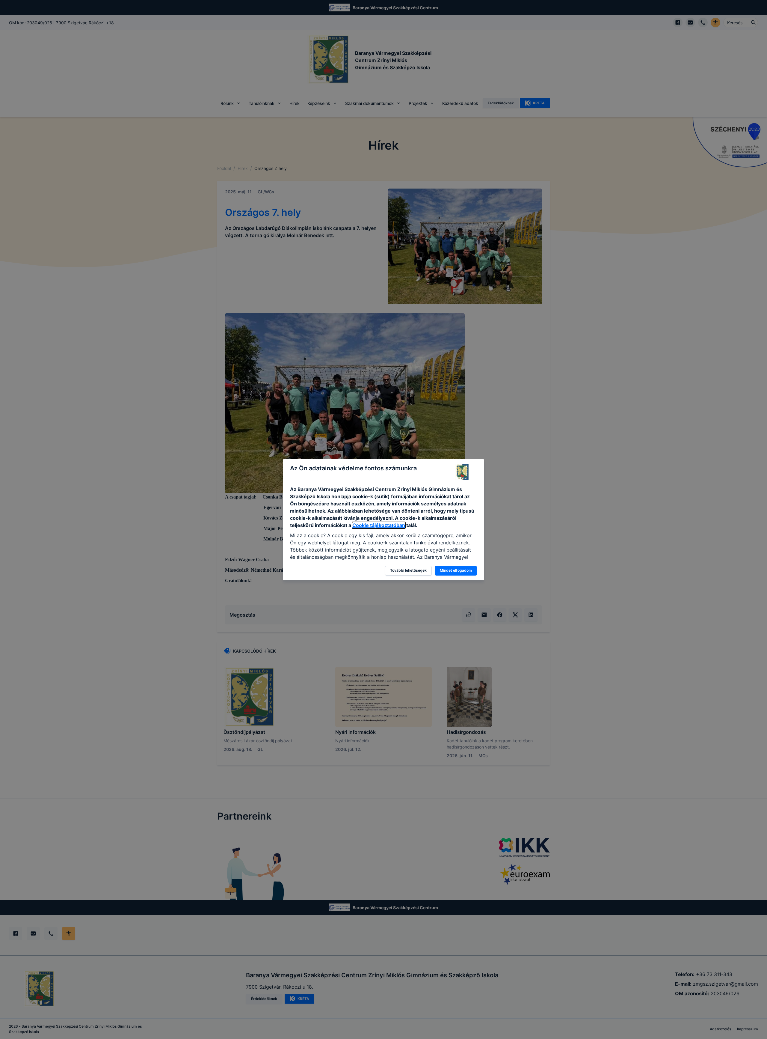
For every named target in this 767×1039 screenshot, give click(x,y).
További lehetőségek (408, 570)
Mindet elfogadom (456, 570)
